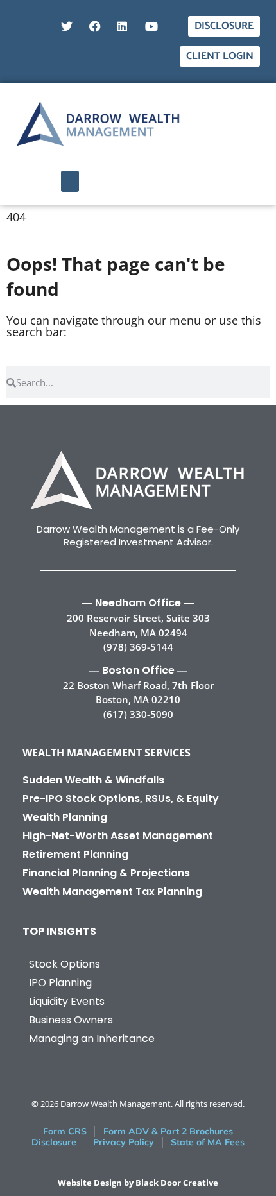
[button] (70, 181)
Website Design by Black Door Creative (138, 1182)
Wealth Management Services (106, 753)
